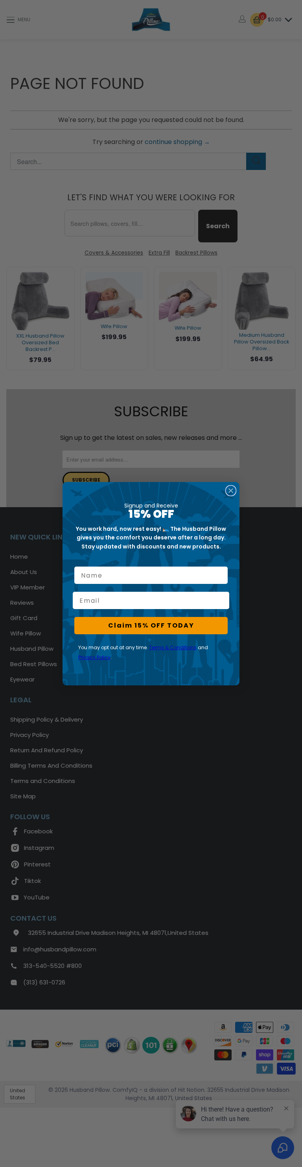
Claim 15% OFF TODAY (151, 625)
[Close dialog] (231, 490)
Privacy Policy (94, 657)
